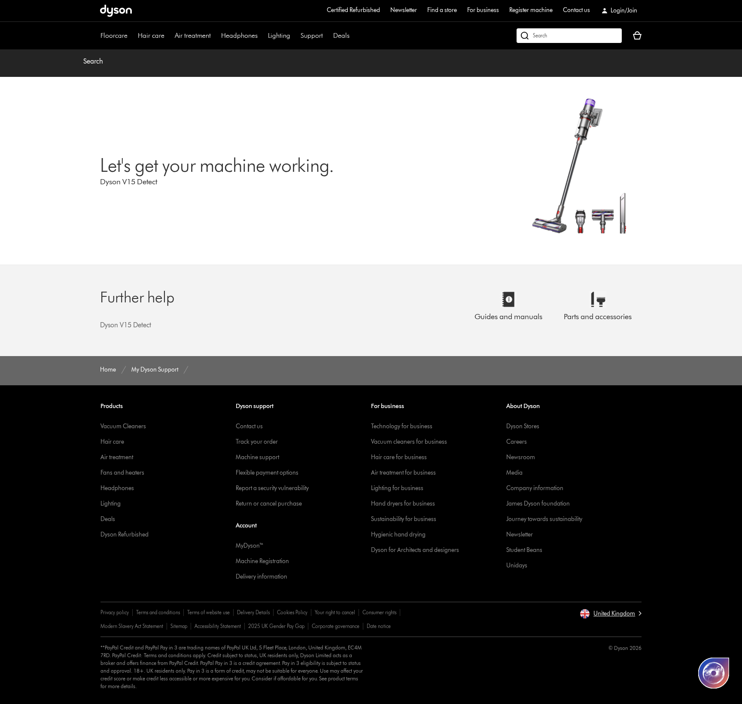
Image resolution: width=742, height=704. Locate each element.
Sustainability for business (403, 519)
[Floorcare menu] (132, 35)
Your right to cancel (335, 612)
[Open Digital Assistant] (713, 673)
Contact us (576, 10)
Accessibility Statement (218, 626)
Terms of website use (208, 612)
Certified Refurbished (353, 10)
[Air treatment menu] (215, 35)
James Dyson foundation (538, 503)
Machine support (257, 457)
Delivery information (261, 576)
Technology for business (401, 426)
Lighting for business (397, 488)
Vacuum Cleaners (123, 426)
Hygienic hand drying (398, 534)
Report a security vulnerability (272, 488)
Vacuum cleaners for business (409, 441)
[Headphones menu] (262, 35)
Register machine (531, 10)
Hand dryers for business (403, 503)
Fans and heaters (122, 472)
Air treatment (193, 35)
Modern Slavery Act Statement (131, 626)
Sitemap (178, 626)
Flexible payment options (267, 472)
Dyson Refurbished (124, 534)
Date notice (379, 626)
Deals (341, 35)
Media (514, 472)
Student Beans (524, 550)
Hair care (151, 35)
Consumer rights (379, 612)
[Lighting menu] (294, 35)
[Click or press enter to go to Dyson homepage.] (116, 11)
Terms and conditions (158, 612)
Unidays (516, 565)
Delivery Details (253, 612)
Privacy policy (114, 612)
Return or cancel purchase (269, 503)
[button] (611, 614)
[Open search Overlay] (569, 35)
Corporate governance (335, 626)
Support (312, 35)
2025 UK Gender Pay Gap (276, 626)
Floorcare (114, 35)
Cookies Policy (292, 612)
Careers (516, 441)
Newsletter (403, 10)
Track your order (257, 441)
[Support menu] (327, 35)
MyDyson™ (250, 545)
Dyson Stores (522, 426)
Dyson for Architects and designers (415, 550)
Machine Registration (262, 561)
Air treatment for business (403, 472)
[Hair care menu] (168, 35)
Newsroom (520, 457)
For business (483, 10)
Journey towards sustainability (544, 519)
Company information (534, 488)
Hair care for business (399, 457)
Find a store (442, 10)
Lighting (279, 35)
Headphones (239, 35)
